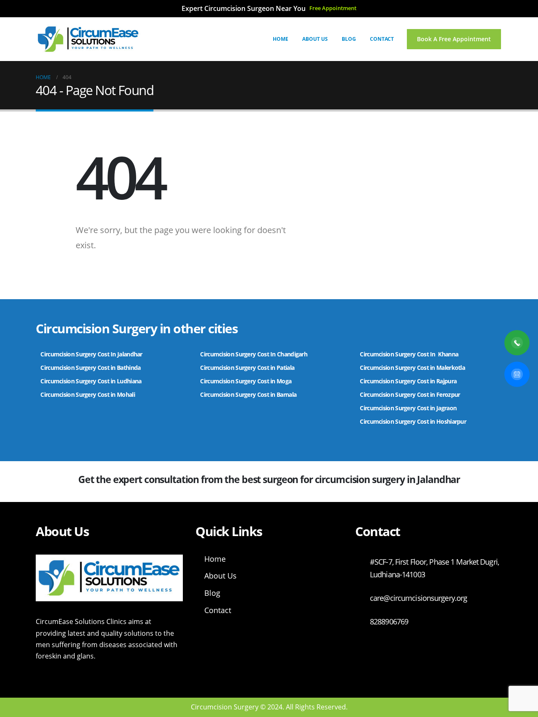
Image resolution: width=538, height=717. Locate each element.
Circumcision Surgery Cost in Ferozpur (410, 394)
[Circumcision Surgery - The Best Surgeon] (88, 39)
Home (280, 38)
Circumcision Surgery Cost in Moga (246, 381)
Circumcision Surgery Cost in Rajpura (408, 381)
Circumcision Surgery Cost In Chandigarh (253, 354)
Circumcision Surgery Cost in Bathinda (90, 368)
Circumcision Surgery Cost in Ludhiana (90, 381)
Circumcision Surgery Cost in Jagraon (408, 408)
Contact (382, 38)
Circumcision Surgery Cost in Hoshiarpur (413, 421)
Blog (349, 38)
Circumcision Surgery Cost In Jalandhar (91, 354)
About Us (315, 38)
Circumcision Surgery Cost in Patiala (247, 368)
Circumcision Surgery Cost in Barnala (248, 394)
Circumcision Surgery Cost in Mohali (87, 394)
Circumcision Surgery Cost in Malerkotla (412, 368)
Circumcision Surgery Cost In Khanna (409, 354)
